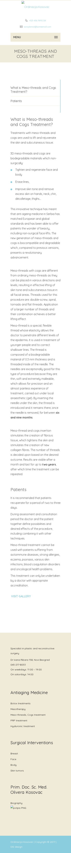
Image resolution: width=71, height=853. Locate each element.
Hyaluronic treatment (23, 726)
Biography (16, 803)
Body (14, 764)
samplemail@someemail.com (37, 26)
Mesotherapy (18, 709)
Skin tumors (17, 770)
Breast (14, 753)
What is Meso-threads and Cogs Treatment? (33, 90)
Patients (16, 101)
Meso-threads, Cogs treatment (28, 714)
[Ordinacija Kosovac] (35, 7)
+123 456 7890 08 (37, 20)
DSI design (16, 846)
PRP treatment (19, 720)
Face (13, 759)
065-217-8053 (18, 664)
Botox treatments (21, 703)
